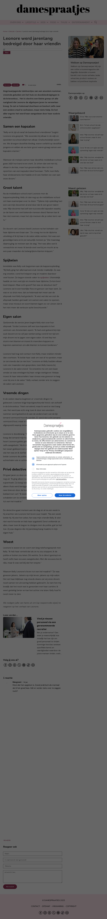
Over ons (15, 22)
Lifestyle (30, 22)
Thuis (64, 22)
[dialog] (53, 459)
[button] (53, 469)
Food (53, 22)
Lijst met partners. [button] (61, 479)
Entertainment (81, 22)
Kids (43, 22)
